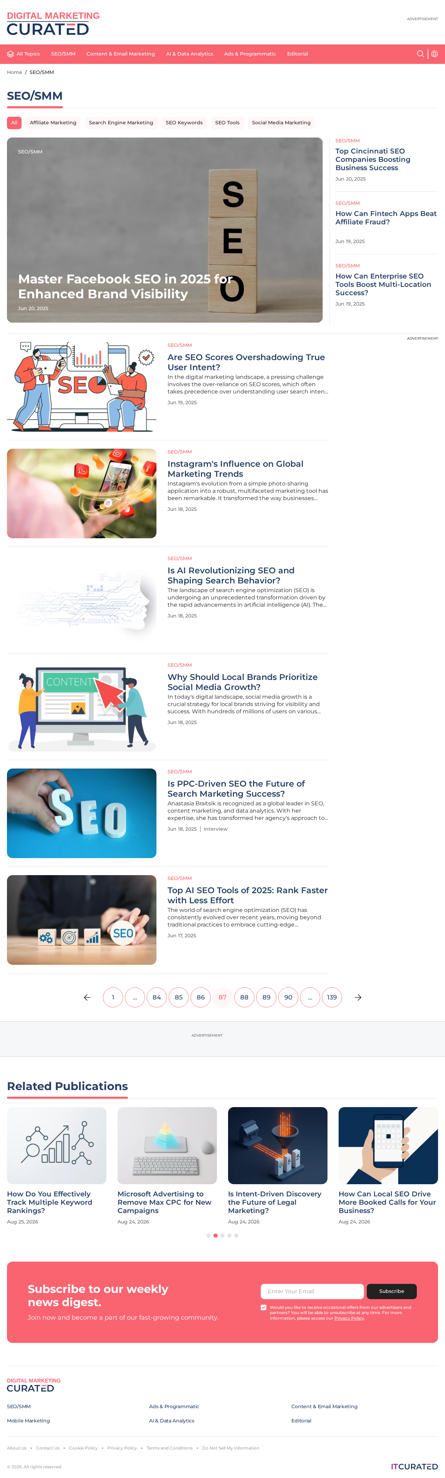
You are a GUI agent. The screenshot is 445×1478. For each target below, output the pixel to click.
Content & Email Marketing (121, 54)
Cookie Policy (83, 1448)
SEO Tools (227, 122)
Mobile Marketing (28, 1421)
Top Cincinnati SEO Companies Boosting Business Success (373, 159)
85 (179, 997)
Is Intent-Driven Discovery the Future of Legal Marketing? (275, 1202)
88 (244, 997)
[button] (209, 1236)
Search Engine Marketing (121, 122)
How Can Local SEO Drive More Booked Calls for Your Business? (387, 1202)
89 (266, 997)
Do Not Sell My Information (230, 1448)
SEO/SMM (63, 54)
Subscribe (391, 1291)
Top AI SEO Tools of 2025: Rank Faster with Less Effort (248, 895)
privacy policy (349, 1318)
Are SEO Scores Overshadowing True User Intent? (246, 362)
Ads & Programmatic (250, 54)
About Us (16, 1448)
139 (332, 997)
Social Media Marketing (281, 122)
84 (157, 997)
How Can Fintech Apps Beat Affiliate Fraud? (386, 217)
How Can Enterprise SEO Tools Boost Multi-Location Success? (383, 284)
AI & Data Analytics (189, 54)
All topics (28, 54)
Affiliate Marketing (53, 122)
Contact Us (47, 1448)
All (14, 122)
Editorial (297, 54)
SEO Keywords (184, 122)
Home (14, 72)
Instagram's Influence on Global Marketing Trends (236, 469)
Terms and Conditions (170, 1448)
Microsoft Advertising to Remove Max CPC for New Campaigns (164, 1202)
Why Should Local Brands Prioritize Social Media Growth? (243, 682)
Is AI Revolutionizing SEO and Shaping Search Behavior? (231, 576)
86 (201, 997)
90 (288, 997)
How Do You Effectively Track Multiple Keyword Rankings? (49, 1202)
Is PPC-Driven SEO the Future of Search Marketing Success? (236, 789)
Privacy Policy (122, 1448)
